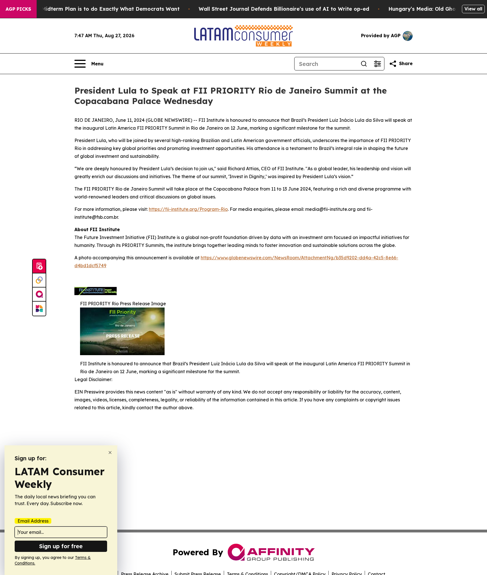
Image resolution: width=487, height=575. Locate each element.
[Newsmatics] (39, 309)
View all (473, 9)
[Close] (110, 452)
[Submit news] (39, 266)
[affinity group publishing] (39, 295)
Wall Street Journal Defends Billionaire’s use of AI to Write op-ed (284, 9)
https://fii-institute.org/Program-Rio (188, 209)
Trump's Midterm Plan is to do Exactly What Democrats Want (99, 9)
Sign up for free (61, 546)
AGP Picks (18, 9)
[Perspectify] (39, 280)
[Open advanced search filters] (377, 63)
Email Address (32, 521)
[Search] (364, 63)
